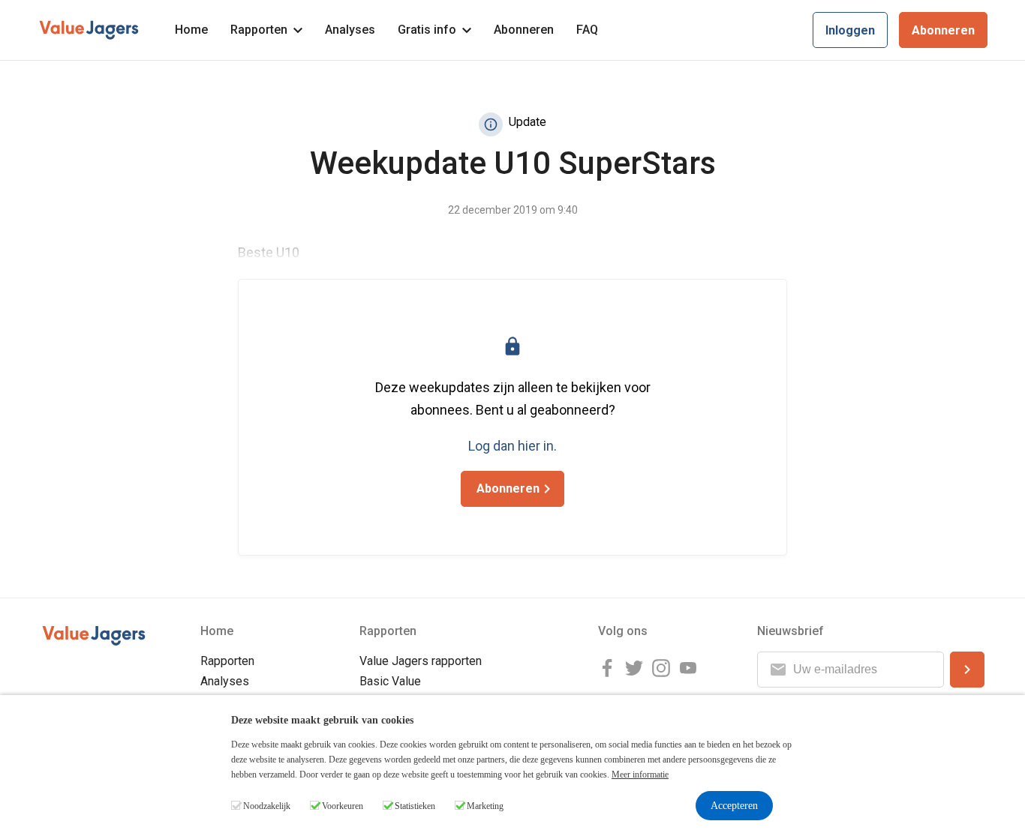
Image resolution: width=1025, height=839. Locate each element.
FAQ (587, 29)
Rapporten (258, 29)
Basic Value (390, 681)
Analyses (350, 29)
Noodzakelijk (266, 806)
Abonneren (524, 29)
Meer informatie (640, 774)
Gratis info (427, 29)
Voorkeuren (342, 806)
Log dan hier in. (512, 446)
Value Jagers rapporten (420, 661)
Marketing (485, 806)
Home (191, 29)
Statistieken (415, 806)
